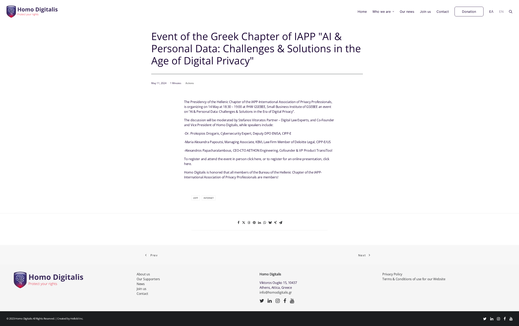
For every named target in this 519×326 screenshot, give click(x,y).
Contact (442, 12)
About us (143, 274)
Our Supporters (148, 279)
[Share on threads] (249, 222)
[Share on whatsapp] (264, 222)
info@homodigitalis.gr (276, 292)
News (141, 284)
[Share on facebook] (238, 222)
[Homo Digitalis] (32, 11)
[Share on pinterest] (254, 222)
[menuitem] (362, 11)
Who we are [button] (381, 12)
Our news (407, 12)
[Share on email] (280, 222)
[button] (511, 11)
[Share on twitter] (243, 222)
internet (209, 197)
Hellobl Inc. (76, 318)
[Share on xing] (275, 222)
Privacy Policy (392, 274)
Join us (425, 12)
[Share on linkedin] (259, 222)
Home (362, 12)
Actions (190, 83)
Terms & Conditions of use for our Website (413, 279)
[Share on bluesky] (270, 222)
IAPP (195, 197)
